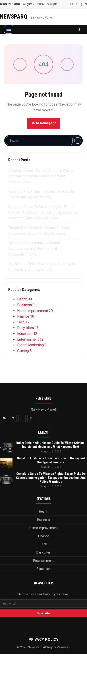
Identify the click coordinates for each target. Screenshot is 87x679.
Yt (85, 4)
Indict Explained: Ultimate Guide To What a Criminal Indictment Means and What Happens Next (40, 176)
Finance (25, 316)
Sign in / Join (10, 4)
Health (24, 299)
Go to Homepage (43, 123)
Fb (71, 4)
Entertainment (30, 339)
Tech (23, 322)
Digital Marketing (32, 345)
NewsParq (14, 16)
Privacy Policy (43, 639)
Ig (81, 4)
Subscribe (43, 613)
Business (27, 305)
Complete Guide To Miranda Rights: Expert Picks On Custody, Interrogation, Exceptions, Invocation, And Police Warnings (42, 212)
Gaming (24, 351)
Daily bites (28, 328)
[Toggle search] (78, 29)
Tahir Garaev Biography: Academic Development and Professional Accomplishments (34, 249)
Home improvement (35, 311)
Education (27, 333)
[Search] (77, 140)
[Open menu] (8, 29)
